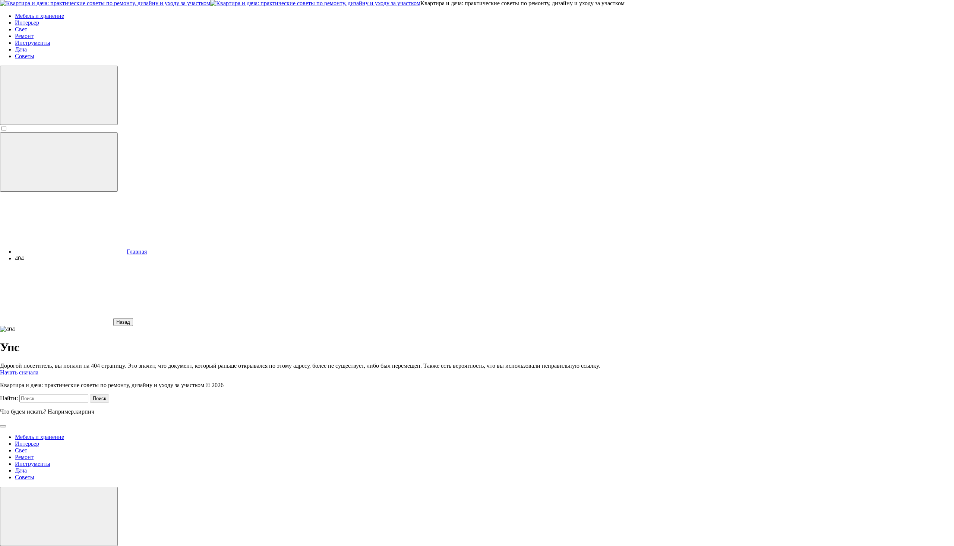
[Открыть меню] (59, 162)
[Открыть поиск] (59, 95)
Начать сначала (19, 372)
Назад (123, 322)
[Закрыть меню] (59, 516)
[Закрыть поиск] (3, 426)
